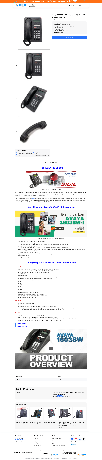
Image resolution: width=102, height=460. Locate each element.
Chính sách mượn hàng (57, 443)
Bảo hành (79, 5)
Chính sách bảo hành (57, 440)
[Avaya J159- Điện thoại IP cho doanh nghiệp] (37, 413)
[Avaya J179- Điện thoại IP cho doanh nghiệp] (79, 413)
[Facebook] (72, 438)
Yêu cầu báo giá (69, 37)
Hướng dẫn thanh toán (39, 441)
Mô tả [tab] (46, 162)
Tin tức (72, 5)
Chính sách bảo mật (56, 438)
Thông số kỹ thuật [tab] (53, 162)
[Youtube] (76, 438)
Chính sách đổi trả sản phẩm (58, 445)
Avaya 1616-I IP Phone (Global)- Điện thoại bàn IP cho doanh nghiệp (64, 424)
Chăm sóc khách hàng (39, 443)
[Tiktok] (83, 438)
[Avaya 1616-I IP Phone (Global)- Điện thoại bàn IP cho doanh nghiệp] (65, 413)
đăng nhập (59, 396)
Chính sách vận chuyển (57, 441)
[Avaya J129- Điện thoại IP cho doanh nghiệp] (22, 413)
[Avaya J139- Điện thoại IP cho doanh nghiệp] (51, 413)
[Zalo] (79, 438)
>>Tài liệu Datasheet (22, 323)
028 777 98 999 (19, 439)
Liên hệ (35, 440)
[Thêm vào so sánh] (28, 409)
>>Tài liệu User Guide (22, 326)
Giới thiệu (36, 438)
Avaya (33, 198)
